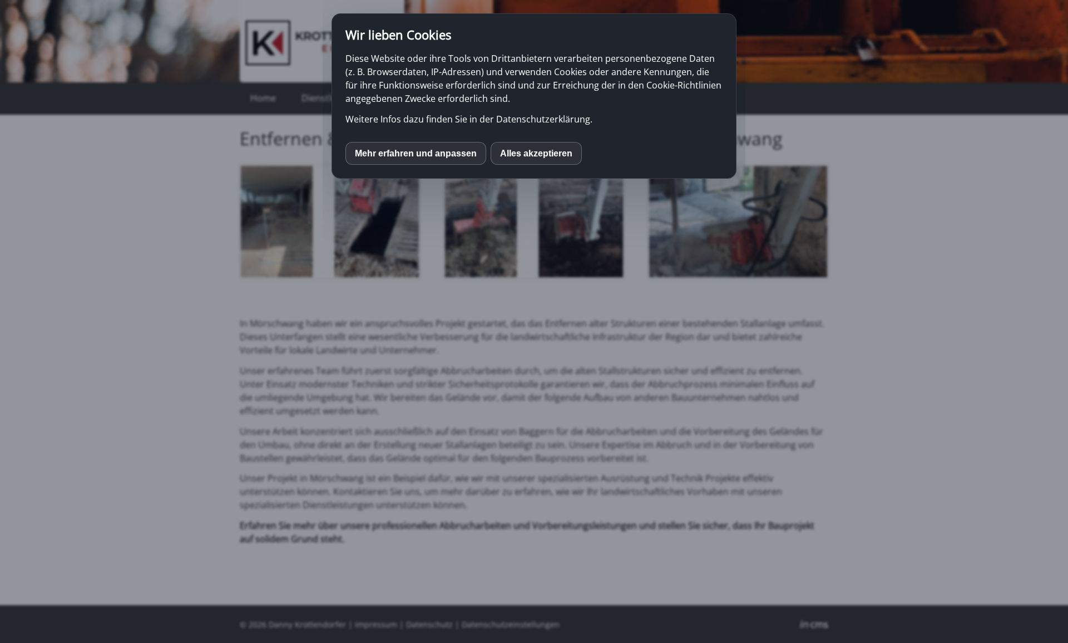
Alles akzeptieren (536, 153)
